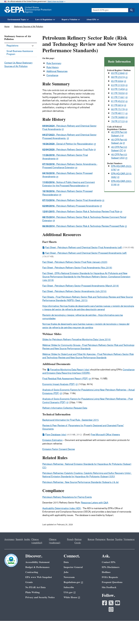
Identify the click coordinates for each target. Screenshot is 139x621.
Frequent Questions (112, 582)
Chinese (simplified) (36, 541)
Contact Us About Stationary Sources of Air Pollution (18, 64)
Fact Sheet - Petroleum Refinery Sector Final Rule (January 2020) (74, 262)
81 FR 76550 (118, 93)
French (70, 539)
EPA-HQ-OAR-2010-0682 (121, 175)
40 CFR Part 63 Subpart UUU (119, 156)
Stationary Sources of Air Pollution (28, 27)
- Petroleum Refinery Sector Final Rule (67, 149)
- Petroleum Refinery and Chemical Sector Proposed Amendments (69, 136)
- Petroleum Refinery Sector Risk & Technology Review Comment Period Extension (84, 219)
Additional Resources (56, 71)
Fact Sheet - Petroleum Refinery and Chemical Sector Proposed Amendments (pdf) (86, 253)
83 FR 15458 (118, 89)
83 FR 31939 (118, 85)
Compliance (52, 75)
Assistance (9, 539)
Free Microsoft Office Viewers (105, 434)
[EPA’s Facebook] (104, 603)
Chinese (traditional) (54, 541)
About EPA (91, 19)
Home (7, 27)
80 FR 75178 (118, 109)
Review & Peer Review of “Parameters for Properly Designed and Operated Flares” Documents (83, 427)
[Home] (28, 10)
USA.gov (68, 592)
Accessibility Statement (37, 562)
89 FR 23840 (118, 73)
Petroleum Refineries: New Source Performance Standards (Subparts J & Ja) (80, 482)
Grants (29, 582)
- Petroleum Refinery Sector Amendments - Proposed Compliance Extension (69, 166)
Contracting (31, 572)
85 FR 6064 (117, 81)
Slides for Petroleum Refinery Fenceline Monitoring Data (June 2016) (76, 339)
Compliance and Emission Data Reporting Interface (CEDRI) (88, 371)
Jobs (66, 572)
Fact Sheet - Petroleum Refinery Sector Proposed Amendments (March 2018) (80, 285)
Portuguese (100, 539)
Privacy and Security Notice (40, 597)
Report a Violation (69, 19)
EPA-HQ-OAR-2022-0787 (121, 168)
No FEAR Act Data (35, 587)
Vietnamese (129, 539)
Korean (91, 539)
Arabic (27, 539)
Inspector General (73, 567)
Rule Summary (53, 63)
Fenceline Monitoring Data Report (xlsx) (70, 369)
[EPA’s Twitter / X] (111, 603)
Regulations (12, 45)
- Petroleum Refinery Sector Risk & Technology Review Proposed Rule (83, 226)
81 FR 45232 (118, 101)
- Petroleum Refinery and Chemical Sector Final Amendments (69, 128)
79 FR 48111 (118, 113)
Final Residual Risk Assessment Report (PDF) (65, 378)
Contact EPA (109, 562)
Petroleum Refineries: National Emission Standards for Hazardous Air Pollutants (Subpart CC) (86, 466)
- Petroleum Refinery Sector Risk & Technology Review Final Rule (80, 211)
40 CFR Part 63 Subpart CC (119, 149)
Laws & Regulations (43, 19)
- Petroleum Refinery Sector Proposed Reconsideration (67, 193)
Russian (110, 539)
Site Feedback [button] (109, 587)
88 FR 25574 (118, 77)
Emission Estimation (52, 440)
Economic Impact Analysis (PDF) (58, 384)
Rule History (52, 67)
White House (70, 597)
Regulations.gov (72, 582)
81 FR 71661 (118, 97)
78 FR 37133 (118, 121)
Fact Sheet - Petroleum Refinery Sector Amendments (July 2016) (74, 291)
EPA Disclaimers (110, 567)
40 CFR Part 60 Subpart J (119, 134)
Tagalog (118, 539)
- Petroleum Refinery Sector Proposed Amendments (67, 175)
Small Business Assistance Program (20, 53)
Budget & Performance (37, 567)
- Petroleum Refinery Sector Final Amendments (65, 157)
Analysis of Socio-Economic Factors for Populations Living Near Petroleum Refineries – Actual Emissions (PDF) (88, 391)
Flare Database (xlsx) (55, 434)
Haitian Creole (78, 541)
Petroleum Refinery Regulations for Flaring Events (67, 497)
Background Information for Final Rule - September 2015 (70, 420)
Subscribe (69, 587)
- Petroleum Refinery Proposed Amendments (70, 206)
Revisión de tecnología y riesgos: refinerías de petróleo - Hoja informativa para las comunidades (82, 317)
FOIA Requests (110, 577)
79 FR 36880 (118, 117)
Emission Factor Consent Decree (58, 449)
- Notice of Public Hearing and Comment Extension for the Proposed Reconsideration (68, 184)
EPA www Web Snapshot (38, 577)
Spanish (19, 539)
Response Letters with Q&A (94, 502)
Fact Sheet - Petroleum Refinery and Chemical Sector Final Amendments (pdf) (83, 247)
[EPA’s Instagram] (111, 609)
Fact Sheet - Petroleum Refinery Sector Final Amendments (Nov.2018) (77, 267)
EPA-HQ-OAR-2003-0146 (121, 183)
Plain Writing (32, 592)
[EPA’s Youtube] (117, 603)
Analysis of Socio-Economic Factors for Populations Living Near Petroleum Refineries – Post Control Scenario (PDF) (87, 401)
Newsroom (69, 577)
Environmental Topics (17, 19)
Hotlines (106, 572)
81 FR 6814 (117, 105)
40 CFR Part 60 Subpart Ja (119, 141)
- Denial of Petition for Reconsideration (67, 144)
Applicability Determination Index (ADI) (61, 508)
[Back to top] (131, 613)
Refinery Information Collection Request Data (64, 408)
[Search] (131, 10)
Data (66, 562)
